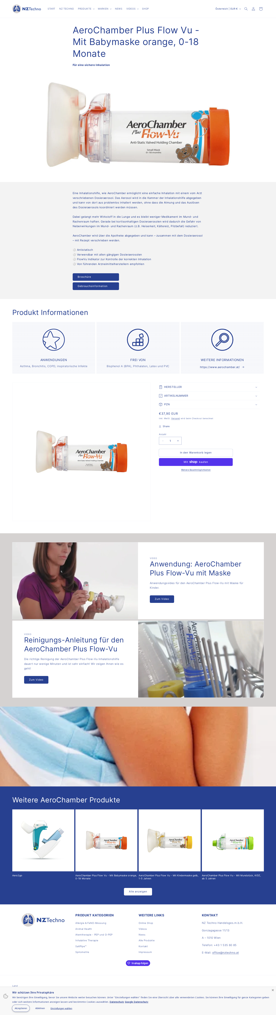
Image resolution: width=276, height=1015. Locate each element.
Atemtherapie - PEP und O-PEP (94, 934)
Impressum (145, 952)
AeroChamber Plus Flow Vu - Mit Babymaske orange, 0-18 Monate (106, 877)
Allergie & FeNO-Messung (90, 923)
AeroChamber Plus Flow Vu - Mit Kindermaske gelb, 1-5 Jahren (169, 877)
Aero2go (17, 875)
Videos (143, 929)
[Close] (272, 990)
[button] (86, 8)
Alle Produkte (147, 940)
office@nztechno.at (225, 952)
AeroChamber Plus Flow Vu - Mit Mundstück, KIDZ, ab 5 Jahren (231, 877)
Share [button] (166, 426)
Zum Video (162, 598)
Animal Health (83, 929)
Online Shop (146, 923)
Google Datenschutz (136, 1001)
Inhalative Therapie (86, 940)
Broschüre (84, 276)
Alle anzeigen (138, 891)
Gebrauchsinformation (92, 286)
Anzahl (162, 434)
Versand (175, 418)
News (142, 934)
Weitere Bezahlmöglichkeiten (196, 470)
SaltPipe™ (81, 946)
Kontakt (143, 946)
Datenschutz (117, 1001)
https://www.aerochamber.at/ (220, 367)
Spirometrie (82, 952)
